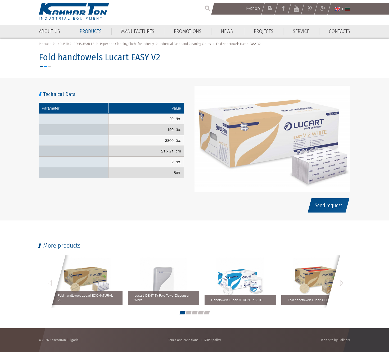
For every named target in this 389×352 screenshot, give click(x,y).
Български (347, 9)
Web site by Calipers (335, 340)
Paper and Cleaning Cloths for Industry (127, 44)
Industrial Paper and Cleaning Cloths (185, 44)
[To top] (372, 320)
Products (45, 44)
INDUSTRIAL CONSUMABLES (75, 44)
